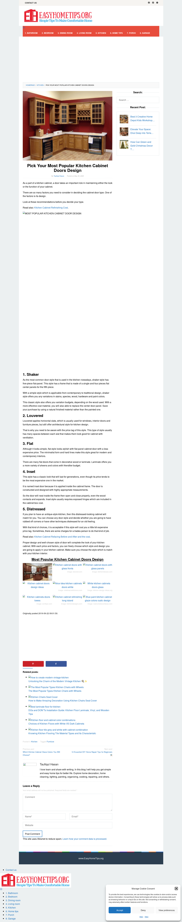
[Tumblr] (157, 3)
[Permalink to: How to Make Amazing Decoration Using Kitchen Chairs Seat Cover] (43, 696)
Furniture (50, 741)
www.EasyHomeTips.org (91, 858)
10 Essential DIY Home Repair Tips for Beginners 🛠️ (92, 752)
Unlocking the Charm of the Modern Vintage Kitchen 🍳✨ (57, 681)
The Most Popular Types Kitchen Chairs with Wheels (54, 690)
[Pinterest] (153, 3)
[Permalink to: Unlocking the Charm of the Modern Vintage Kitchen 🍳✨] (48, 677)
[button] (176, 888)
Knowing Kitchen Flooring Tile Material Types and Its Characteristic (62, 733)
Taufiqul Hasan (49, 764)
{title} (141, 916)
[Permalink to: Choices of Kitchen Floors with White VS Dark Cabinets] (51, 719)
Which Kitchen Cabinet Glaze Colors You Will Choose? (41, 752)
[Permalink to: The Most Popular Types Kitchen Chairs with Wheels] (56, 686)
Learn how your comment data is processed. (85, 838)
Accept (119, 910)
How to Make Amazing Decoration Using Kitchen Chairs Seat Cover (62, 700)
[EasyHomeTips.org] (58, 15)
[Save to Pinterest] (33, 664)
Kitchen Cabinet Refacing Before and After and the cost (62, 536)
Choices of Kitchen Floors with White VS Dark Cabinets (56, 723)
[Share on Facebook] (56, 664)
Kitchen (34, 741)
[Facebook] (149, 3)
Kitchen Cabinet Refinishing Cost (51, 207)
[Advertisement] (91, 59)
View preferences (167, 910)
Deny (143, 910)
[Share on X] (78, 664)
